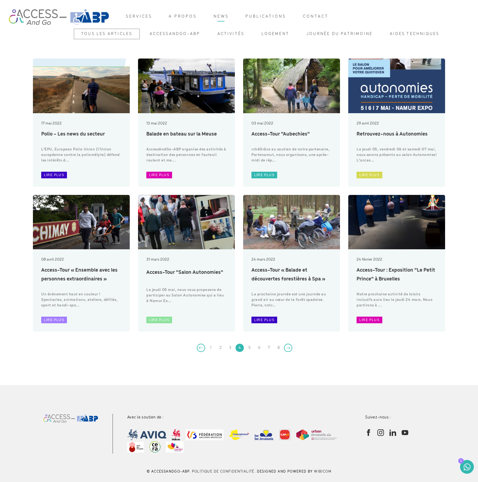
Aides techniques (414, 34)
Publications (265, 16)
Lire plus (54, 175)
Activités (231, 34)
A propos (183, 16)
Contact (316, 16)
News (221, 16)
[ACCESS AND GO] (58, 16)
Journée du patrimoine (339, 34)
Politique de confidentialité (223, 472)
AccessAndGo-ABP (175, 34)
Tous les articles (106, 34)
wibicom (322, 472)
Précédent (201, 348)
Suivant (288, 348)
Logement (275, 34)
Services (139, 16)
